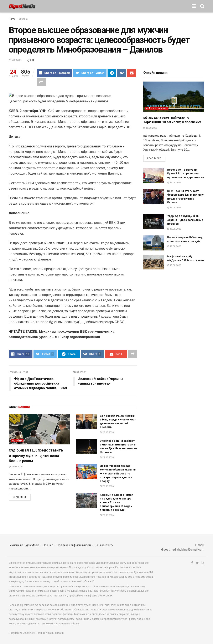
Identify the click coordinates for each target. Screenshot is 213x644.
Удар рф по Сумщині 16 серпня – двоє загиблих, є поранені (185, 219)
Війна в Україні (157, 108)
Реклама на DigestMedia (24, 545)
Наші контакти (104, 545)
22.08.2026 (108, 457)
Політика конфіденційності (74, 545)
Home (12, 19)
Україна (23, 19)
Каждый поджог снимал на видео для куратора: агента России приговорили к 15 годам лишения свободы (116, 502)
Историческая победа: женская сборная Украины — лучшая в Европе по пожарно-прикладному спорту (118, 473)
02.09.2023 (15, 60)
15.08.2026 (175, 265)
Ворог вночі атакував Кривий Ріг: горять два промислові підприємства (185, 173)
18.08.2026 (151, 128)
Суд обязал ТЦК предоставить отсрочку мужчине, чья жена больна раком (36, 455)
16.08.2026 (175, 182)
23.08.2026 (16, 466)
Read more (20, 497)
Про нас (48, 545)
